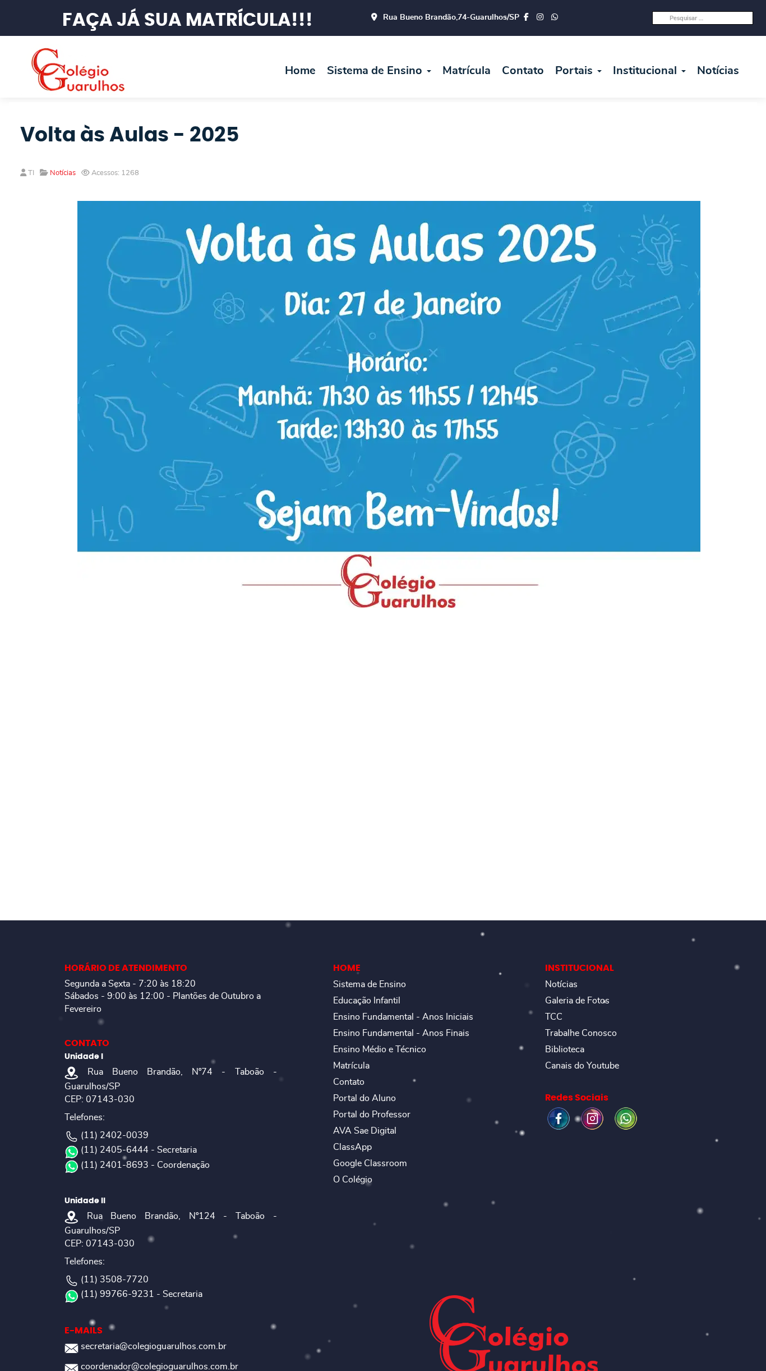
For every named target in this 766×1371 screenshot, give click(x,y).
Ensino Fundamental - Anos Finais (401, 1033)
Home (300, 70)
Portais (575, 70)
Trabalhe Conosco (581, 1033)
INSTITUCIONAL (579, 968)
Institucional (646, 70)
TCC (553, 1016)
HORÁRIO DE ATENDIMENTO (125, 968)
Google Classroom (370, 1163)
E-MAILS (83, 1330)
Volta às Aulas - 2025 (129, 135)
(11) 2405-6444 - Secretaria (139, 1149)
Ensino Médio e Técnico (379, 1049)
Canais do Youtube (582, 1065)
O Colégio (352, 1179)
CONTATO (86, 1043)
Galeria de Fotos (577, 1000)
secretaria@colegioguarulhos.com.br (154, 1346)
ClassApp (352, 1147)
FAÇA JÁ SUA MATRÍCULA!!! (187, 20)
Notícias (718, 70)
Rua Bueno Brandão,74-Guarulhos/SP (451, 17)
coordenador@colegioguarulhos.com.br (159, 1366)
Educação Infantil (366, 1000)
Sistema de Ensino (376, 70)
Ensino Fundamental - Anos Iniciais (403, 1016)
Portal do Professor (371, 1114)
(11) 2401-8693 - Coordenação (145, 1165)
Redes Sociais (576, 1097)
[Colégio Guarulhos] (77, 69)
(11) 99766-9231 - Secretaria (141, 1294)
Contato (523, 70)
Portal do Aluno (364, 1098)
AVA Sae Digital (364, 1130)
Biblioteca (564, 1049)
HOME (347, 968)
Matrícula (466, 70)
